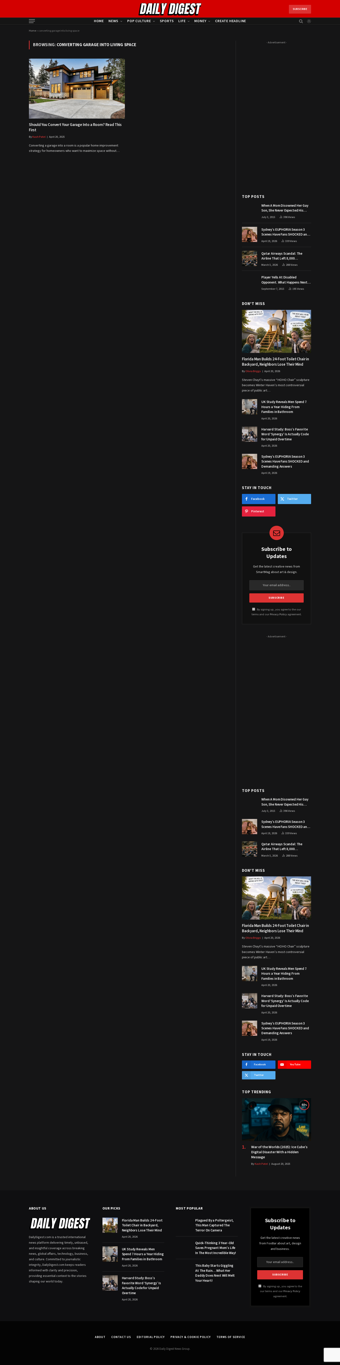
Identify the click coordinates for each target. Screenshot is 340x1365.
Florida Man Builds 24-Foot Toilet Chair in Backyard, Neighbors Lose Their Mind (275, 362)
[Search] (301, 21)
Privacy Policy (278, 614)
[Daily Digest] (170, 9)
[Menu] (32, 21)
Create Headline (230, 21)
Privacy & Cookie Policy (190, 1337)
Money (200, 21)
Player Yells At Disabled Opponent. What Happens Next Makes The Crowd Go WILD (284, 280)
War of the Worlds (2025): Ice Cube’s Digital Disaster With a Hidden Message (279, 1152)
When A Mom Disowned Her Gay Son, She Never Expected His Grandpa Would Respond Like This (284, 208)
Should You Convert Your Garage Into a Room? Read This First (75, 127)
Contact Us (121, 1337)
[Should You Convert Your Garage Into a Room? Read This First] (77, 88)
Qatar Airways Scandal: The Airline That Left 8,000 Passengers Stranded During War (286, 256)
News (113, 21)
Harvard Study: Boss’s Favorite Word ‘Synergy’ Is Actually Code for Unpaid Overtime (285, 434)
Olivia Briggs (253, 371)
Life (181, 21)
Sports (167, 21)
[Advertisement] (276, 115)
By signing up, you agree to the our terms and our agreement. (281, 1291)
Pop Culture (139, 21)
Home (99, 21)
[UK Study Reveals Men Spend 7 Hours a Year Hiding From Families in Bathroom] (249, 406)
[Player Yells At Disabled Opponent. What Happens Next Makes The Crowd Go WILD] (249, 282)
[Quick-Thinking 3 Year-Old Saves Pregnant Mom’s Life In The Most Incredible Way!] (183, 1247)
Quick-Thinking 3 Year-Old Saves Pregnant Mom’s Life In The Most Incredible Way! (215, 1248)
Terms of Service (230, 1337)
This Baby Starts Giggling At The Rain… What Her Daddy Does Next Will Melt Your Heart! (215, 1273)
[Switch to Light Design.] (308, 21)
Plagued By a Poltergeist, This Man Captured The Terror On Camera (214, 1225)
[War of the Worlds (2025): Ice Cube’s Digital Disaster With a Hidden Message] (276, 1119)
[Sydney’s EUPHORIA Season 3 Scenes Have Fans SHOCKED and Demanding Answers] (249, 234)
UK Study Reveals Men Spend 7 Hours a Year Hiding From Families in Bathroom (284, 407)
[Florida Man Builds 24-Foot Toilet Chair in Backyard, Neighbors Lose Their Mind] (276, 331)
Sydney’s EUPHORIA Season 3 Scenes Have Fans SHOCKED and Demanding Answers (285, 232)
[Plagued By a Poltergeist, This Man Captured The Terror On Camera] (183, 1225)
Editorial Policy (151, 1337)
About (100, 1337)
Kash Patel (39, 137)
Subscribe (300, 9)
